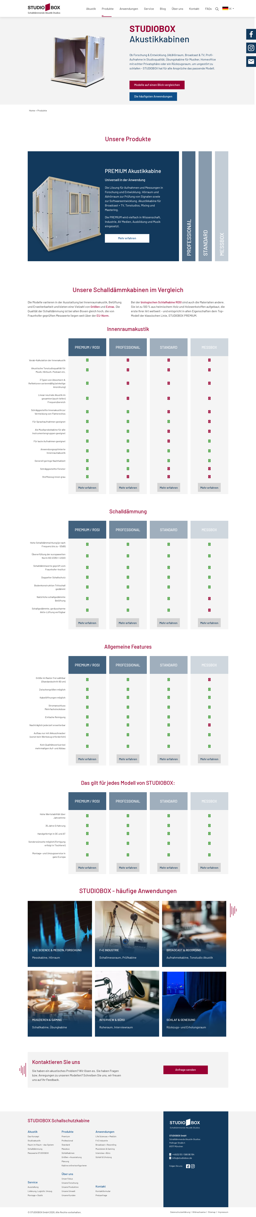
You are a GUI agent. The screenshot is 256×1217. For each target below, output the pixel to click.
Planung (65, 1161)
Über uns (177, 8)
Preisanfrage (101, 1195)
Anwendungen (129, 8)
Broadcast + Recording (106, 1144)
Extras (110, 306)
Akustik (91, 8)
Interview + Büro (103, 1153)
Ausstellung (33, 1187)
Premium (66, 1136)
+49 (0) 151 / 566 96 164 (183, 1154)
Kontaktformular (103, 1191)
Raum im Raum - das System (41, 1144)
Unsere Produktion (70, 1187)
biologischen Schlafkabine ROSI (161, 302)
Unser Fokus (67, 1178)
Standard (66, 1144)
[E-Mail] (251, 61)
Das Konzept (33, 1136)
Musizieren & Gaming (105, 1148)
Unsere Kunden (69, 1195)
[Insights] (217, 8)
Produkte (108, 8)
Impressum (223, 1212)
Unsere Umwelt (68, 1191)
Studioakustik (34, 1140)
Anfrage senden (185, 1069)
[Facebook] (251, 34)
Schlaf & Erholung (104, 1157)
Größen (95, 306)
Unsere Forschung (70, 1182)
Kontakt (194, 8)
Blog (163, 8)
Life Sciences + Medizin (106, 1136)
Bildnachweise (199, 1212)
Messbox (66, 1148)
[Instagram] (251, 48)
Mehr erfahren (127, 238)
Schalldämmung (35, 1148)
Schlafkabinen (68, 1153)
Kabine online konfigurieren (74, 1165)
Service (149, 8)
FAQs (208, 8)
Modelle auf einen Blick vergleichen (157, 84)
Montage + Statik (35, 1195)
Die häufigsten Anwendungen (153, 96)
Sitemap (212, 1212)
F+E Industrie (102, 1140)
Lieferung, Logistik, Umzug (40, 1191)
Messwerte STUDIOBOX (38, 1153)
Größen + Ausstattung (71, 1157)
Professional (67, 1140)
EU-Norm (103, 315)
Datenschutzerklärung (180, 1212)
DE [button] (230, 8)
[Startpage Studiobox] (44, 4)
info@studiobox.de (182, 1157)
